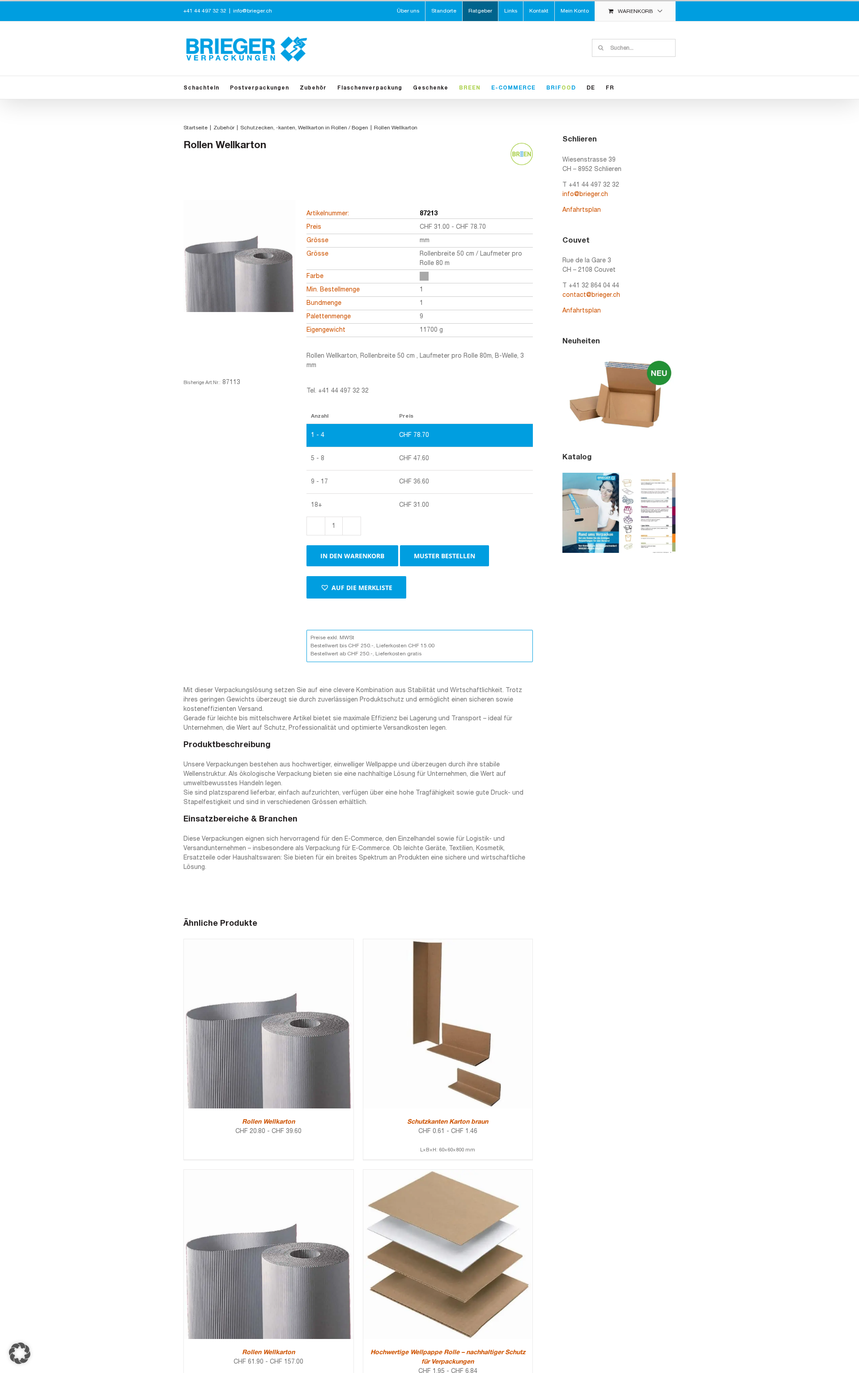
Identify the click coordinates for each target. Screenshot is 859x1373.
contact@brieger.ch (591, 295)
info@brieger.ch (252, 11)
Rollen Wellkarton (268, 1122)
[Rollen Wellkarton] (268, 944)
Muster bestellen (444, 556)
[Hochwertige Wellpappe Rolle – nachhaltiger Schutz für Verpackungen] (448, 1174)
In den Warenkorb (352, 556)
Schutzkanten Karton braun (447, 1122)
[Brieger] (239, 271)
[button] (356, 587)
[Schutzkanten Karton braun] (448, 944)
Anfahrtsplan (581, 210)
